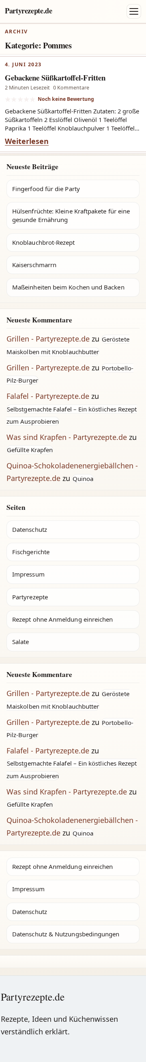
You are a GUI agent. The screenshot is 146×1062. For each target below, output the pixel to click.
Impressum (28, 574)
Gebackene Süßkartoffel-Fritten (55, 77)
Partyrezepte (30, 597)
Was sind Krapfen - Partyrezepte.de (66, 437)
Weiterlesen (27, 141)
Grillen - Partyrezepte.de (48, 339)
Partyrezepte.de (28, 10)
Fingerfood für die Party (46, 189)
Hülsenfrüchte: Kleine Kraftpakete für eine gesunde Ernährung (71, 215)
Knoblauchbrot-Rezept (43, 242)
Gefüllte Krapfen (30, 450)
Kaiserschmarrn (34, 265)
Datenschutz (29, 529)
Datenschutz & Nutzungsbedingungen (65, 934)
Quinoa (83, 478)
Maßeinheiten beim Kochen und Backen (68, 287)
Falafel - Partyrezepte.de (47, 396)
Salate (20, 642)
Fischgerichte (30, 552)
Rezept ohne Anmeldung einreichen (62, 619)
